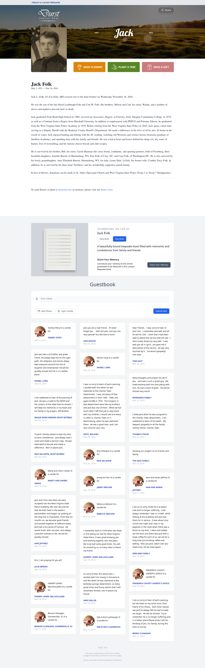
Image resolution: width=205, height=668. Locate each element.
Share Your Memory (159, 264)
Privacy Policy (94, 655)
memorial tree (65, 189)
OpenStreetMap (105, 660)
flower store (107, 189)
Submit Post (161, 311)
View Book (104, 239)
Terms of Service (110, 655)
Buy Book (119, 239)
